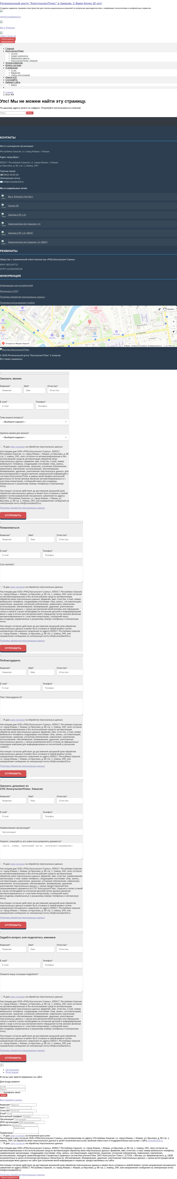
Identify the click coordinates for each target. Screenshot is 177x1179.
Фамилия (5, 1105)
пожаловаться (7, 41)
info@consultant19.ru (10, 17)
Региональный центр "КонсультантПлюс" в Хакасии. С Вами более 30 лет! (51, 3)
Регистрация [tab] (12, 1072)
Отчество (5, 1110)
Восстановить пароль (11, 1100)
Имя (2, 1108)
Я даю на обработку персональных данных (33, 447)
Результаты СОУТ (9, 291)
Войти (3, 1095)
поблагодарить (8, 39)
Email (3, 1113)
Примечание (6, 1133)
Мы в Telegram (7, 28)
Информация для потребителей (16, 285)
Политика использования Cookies (17, 303)
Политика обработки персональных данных (22, 297)
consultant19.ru (155, 1140)
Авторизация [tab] (12, 1070)
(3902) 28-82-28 (8, 36)
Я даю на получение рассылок (26, 1135)
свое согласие (17, 447)
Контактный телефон (11, 1116)
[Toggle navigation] (1, 44)
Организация (7, 1119)
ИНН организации (9, 1122)
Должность (5, 1125)
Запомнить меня (11, 1092)
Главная (9, 92)
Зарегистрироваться (9, 1178)
